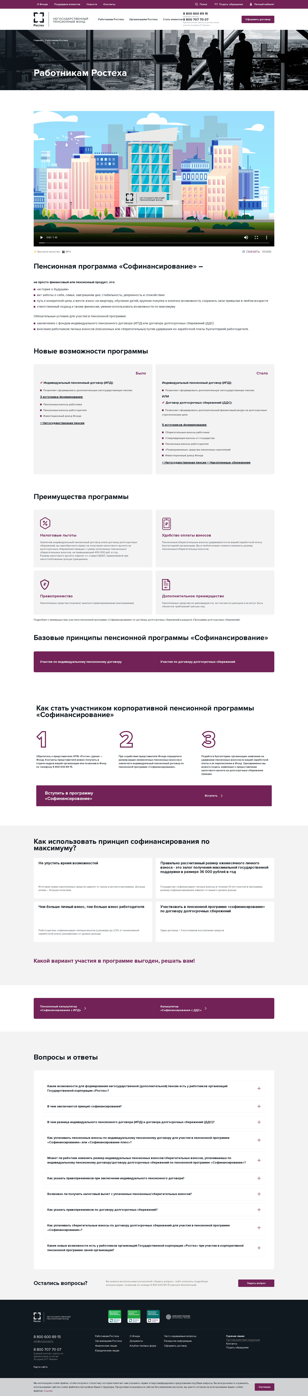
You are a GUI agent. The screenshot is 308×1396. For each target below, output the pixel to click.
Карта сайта (40, 1367)
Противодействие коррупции (243, 1339)
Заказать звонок (191, 16)
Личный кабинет (264, 4)
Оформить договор (257, 19)
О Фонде (42, 4)
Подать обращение (231, 4)
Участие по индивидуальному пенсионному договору (81, 662)
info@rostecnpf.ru (43, 1341)
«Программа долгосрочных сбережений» (216, 619)
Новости (92, 4)
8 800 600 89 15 (195, 13)
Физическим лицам (106, 1345)
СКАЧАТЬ (256, 252)
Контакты (109, 4)
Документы (136, 1341)
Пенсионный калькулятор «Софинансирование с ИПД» (60, 1008)
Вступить (211, 795)
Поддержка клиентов (67, 4)
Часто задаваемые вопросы (180, 1336)
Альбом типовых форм (143, 1345)
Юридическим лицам (107, 1350)
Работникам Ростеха (111, 19)
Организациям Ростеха (143, 19)
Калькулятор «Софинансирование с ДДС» (180, 1008)
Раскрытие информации (178, 1341)
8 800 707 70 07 (196, 19)
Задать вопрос (256, 1283)
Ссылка (48, 1390)
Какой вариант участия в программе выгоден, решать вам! (114, 960)
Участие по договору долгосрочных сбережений (197, 662)
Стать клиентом (173, 19)
